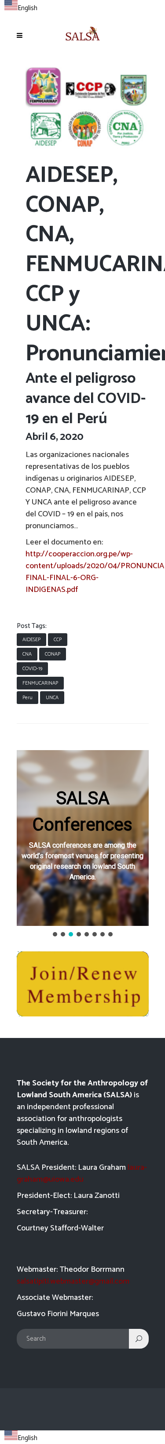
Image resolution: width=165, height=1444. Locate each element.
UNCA (52, 697)
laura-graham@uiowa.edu (82, 1173)
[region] (83, 844)
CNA (27, 654)
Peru (27, 697)
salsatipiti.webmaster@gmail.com (73, 1281)
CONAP (52, 654)
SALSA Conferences (82, 811)
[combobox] (21, 7)
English (27, 8)
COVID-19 (32, 668)
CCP (58, 639)
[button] (83, 838)
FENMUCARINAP (40, 683)
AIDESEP (31, 639)
